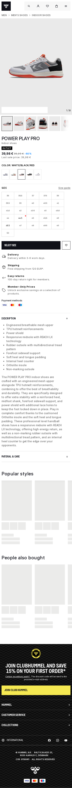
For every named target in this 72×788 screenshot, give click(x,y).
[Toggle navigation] (29, 6)
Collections (10, 725)
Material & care (11, 456)
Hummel (7, 704)
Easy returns (16, 276)
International (15, 740)
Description (9, 318)
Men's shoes (19, 15)
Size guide (64, 187)
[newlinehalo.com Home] (6, 6)
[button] (38, 6)
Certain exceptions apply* (17, 676)
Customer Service (14, 714)
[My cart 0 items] (56, 6)
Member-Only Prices (21, 286)
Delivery (13, 254)
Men (4, 15)
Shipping (13, 265)
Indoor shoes (41, 15)
